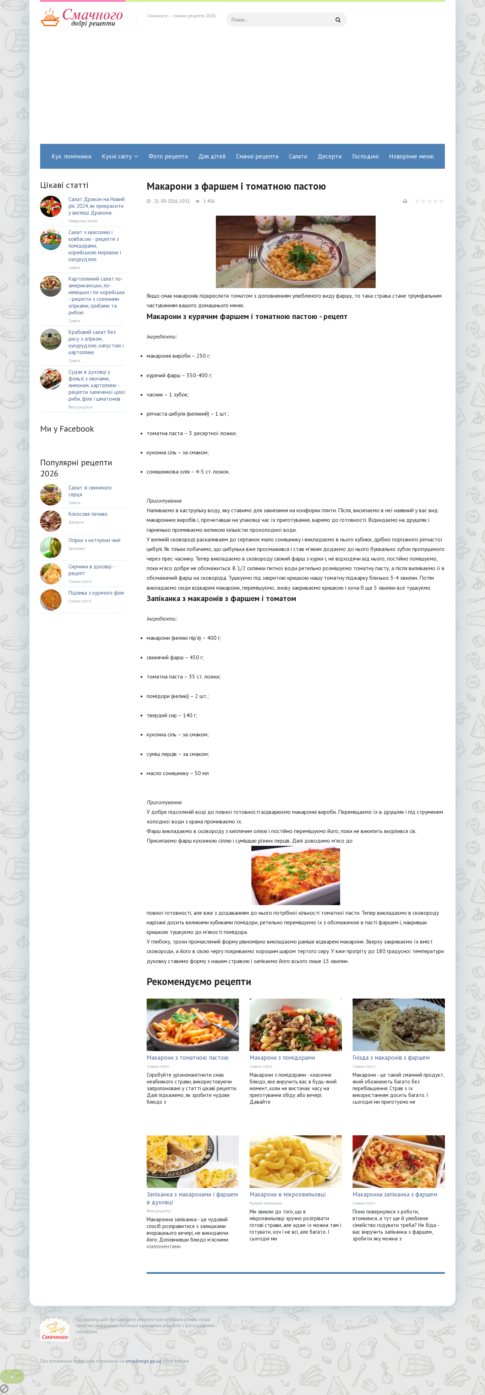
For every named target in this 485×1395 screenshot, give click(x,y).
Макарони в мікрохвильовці (288, 1194)
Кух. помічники (71, 156)
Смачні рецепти (257, 156)
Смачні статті (158, 1066)
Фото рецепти (168, 156)
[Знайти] (338, 19)
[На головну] (82, 19)
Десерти (330, 156)
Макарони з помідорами (282, 1057)
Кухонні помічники (266, 1203)
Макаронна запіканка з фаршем (395, 1194)
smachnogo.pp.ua (143, 1361)
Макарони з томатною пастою (188, 1057)
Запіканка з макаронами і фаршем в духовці (192, 1198)
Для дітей (211, 156)
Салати (298, 156)
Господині (365, 156)
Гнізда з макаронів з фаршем (391, 1057)
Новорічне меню (411, 156)
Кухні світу (117, 156)
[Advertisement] (242, 90)
